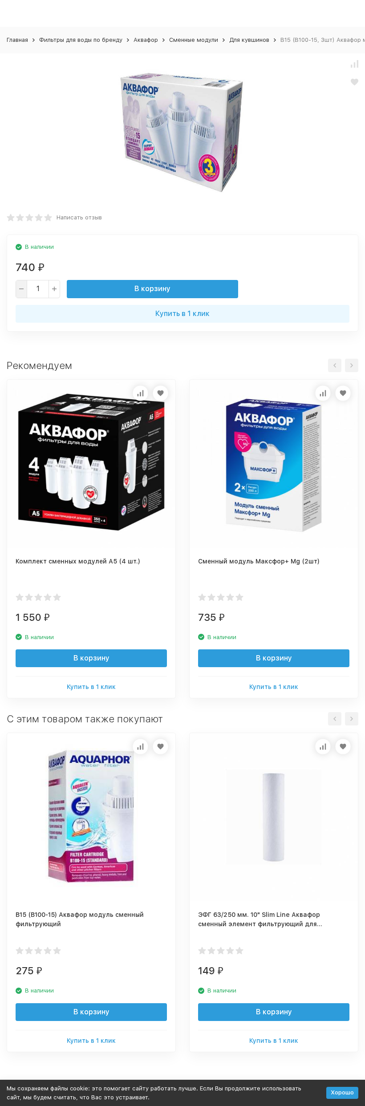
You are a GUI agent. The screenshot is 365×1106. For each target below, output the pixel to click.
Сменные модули (193, 39)
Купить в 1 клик (182, 313)
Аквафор (146, 39)
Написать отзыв (79, 217)
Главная (17, 39)
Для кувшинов (249, 39)
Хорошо (342, 1092)
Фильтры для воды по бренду (80, 39)
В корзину (152, 288)
